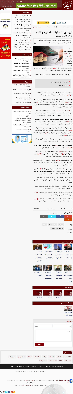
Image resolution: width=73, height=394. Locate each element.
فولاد (67, 122)
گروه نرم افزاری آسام (26, 386)
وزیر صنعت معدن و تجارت (57, 228)
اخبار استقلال (68, 361)
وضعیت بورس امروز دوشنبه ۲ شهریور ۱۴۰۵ (21, 90)
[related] (35, 43)
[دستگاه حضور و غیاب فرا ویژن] (22, 143)
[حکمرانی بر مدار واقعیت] (37, 267)
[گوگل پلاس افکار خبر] (12, 392)
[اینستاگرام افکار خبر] (4, 392)
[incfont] (64, 209)
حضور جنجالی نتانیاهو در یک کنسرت (21, 33)
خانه (39, 27)
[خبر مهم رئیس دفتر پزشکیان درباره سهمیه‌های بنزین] (47, 267)
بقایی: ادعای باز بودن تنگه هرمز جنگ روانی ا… (58, 255)
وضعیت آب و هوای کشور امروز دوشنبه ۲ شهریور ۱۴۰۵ (21, 126)
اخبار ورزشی (59, 297)
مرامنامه (16, 1)
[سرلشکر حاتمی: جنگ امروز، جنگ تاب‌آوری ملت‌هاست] (68, 267)
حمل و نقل (69, 148)
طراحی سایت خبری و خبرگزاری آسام (62, 381)
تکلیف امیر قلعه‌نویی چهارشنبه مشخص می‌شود (23, 36)
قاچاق (63, 154)
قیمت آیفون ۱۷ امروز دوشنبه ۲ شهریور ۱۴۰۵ (22, 60)
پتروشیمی (69, 95)
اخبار (71, 297)
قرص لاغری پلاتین (52, 361)
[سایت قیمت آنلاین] (52, 22)
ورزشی (46, 366)
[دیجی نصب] (5, 58)
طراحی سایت (52, 357)
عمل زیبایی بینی (22, 357)
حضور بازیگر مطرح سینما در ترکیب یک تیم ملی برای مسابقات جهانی (22, 16)
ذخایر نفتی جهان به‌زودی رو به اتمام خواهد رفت (22, 85)
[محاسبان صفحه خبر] (5, 34)
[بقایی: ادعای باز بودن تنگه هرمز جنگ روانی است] (58, 247)
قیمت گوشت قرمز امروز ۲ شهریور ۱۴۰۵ (21, 71)
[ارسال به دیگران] (36, 209)
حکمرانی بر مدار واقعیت (24, 116)
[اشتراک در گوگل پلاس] (68, 216)
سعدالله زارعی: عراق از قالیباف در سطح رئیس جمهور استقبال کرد (22, 20)
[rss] (14, 392)
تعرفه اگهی (4, 1)
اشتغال (47, 133)
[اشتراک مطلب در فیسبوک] (60, 216)
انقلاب (54, 68)
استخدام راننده (42, 361)
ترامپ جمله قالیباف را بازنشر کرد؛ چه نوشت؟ (22, 112)
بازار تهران (39, 154)
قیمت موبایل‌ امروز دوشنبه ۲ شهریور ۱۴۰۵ (22, 94)
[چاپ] (38, 209)
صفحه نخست (59, 366)
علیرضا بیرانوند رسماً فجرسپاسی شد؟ (22, 40)
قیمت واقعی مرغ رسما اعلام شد (21, 63)
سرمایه (70, 130)
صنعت (68, 110)
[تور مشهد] (36, 8)
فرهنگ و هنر (19, 366)
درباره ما (20, 1)
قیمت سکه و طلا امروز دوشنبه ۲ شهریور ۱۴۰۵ (21, 67)
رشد (65, 135)
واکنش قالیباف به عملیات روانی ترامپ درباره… (68, 255)
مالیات (36, 192)
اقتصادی (35, 27)
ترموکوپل (60, 361)
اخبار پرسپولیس (12, 357)
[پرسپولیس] (37, 293)
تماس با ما (12, 1)
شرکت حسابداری (67, 357)
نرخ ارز (37, 198)
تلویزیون (67, 102)
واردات (58, 160)
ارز (52, 198)
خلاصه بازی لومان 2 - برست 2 (23, 50)
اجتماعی (26, 366)
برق (56, 145)
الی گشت (44, 357)
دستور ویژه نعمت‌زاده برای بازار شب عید (59, 82)
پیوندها (8, 1)
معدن (64, 151)
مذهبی (12, 366)
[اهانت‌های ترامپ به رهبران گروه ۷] (68, 308)
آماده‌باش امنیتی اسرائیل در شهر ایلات (21, 47)
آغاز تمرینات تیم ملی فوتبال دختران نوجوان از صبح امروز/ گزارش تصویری (22, 44)
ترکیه (40, 169)
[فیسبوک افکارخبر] (9, 392)
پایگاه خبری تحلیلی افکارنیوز (27, 381)
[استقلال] (47, 293)
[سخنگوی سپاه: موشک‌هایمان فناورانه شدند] (58, 267)
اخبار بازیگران (37, 357)
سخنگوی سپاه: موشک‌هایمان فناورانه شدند (58, 275)
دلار (45, 169)
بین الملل (33, 366)
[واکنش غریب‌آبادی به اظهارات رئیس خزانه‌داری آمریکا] (37, 247)
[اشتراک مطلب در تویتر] (52, 216)
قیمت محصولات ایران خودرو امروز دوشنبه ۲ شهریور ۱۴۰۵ (21, 76)
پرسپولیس (39, 297)
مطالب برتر (68, 287)
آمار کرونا (59, 357)
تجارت (60, 151)
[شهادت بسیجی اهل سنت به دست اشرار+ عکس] (47, 247)
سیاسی (52, 366)
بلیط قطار (30, 357)
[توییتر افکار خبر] (6, 392)
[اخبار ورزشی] (58, 293)
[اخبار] (68, 293)
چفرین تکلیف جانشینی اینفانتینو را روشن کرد (22, 29)
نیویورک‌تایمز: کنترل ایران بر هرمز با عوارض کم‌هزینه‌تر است (22, 25)
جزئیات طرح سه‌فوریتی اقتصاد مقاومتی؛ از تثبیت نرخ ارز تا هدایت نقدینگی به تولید (23, 120)
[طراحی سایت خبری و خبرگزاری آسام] (71, 381)
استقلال (50, 297)
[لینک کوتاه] (34, 209)
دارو (37, 102)
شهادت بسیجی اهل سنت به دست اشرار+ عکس (48, 255)
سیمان (58, 110)
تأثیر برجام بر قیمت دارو (63, 86)
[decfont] (61, 209)
